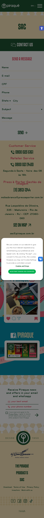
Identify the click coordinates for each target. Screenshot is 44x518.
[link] (41, 28)
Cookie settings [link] (22, 266)
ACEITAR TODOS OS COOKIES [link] (22, 271)
